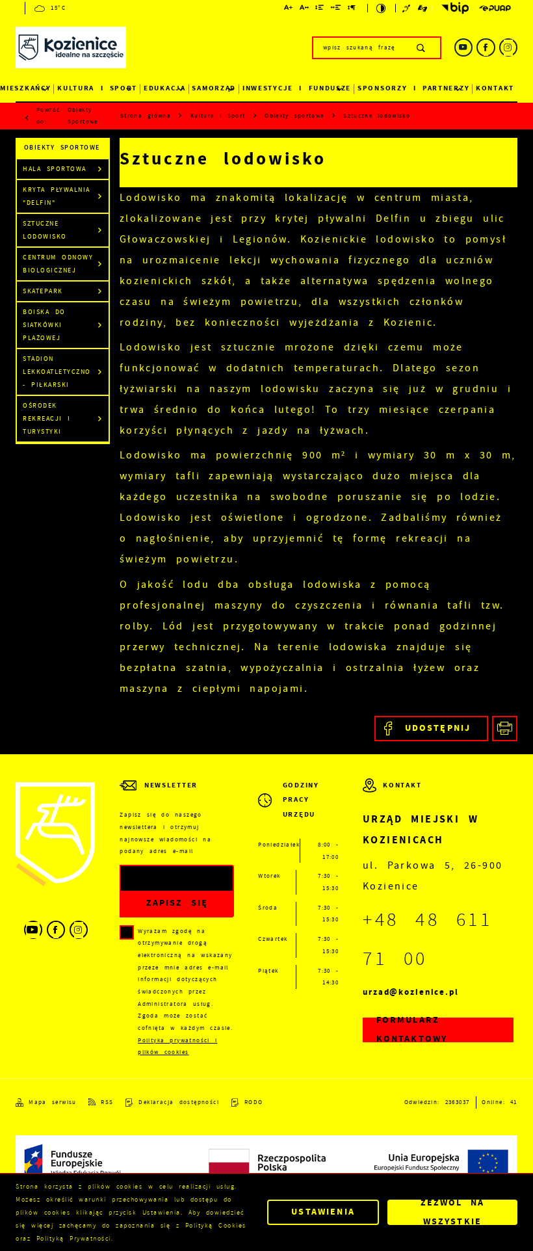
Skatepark (43, 291)
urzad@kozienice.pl (411, 991)
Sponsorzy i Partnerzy (413, 88)
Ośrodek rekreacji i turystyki (47, 418)
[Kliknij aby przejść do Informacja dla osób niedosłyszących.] (407, 8)
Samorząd (214, 88)
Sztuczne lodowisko (45, 230)
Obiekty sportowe (83, 115)
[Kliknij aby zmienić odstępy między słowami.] (336, 9)
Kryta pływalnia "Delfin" (56, 196)
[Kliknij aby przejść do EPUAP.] (495, 8)
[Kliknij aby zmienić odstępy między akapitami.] (352, 9)
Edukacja (165, 88)
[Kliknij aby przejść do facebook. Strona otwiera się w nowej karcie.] (485, 47)
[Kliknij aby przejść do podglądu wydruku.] (504, 728)
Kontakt (495, 88)
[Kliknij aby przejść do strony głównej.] (71, 49)
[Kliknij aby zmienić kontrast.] (381, 8)
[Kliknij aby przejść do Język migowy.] (423, 8)
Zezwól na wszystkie (453, 1212)
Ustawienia (323, 1211)
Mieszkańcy (25, 88)
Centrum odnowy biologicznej (58, 263)
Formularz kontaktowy (412, 1030)
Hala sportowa (54, 169)
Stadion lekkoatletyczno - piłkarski (57, 371)
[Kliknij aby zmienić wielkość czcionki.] (288, 9)
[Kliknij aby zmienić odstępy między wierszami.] (319, 9)
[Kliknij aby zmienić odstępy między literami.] (304, 9)
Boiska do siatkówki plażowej (44, 325)
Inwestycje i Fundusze (296, 88)
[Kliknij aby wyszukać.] (421, 47)
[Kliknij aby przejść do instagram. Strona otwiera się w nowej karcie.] (508, 47)
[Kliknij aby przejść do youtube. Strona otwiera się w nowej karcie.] (463, 47)
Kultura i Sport (97, 88)
